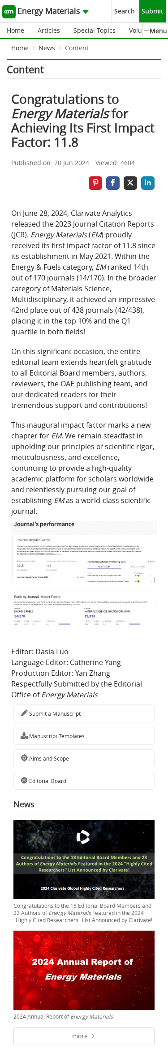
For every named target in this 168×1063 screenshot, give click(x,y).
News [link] (47, 48)
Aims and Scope (48, 758)
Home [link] (20, 48)
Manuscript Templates (56, 735)
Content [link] (77, 48)
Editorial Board (47, 780)
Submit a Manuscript (54, 713)
